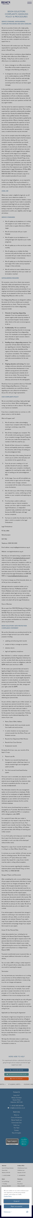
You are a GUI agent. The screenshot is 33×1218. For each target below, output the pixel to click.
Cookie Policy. (8, 1196)
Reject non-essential (16, 1206)
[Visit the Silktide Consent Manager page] (27, 1212)
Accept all (16, 1201)
